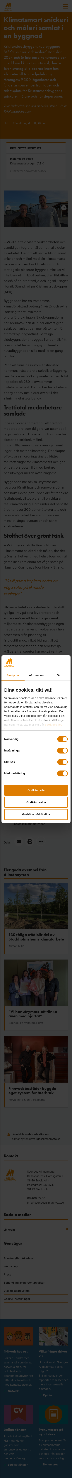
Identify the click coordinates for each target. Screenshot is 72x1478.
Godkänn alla (36, 790)
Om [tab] (59, 675)
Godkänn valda (36, 802)
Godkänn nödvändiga (36, 814)
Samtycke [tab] (13, 675)
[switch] (62, 751)
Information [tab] (36, 675)
